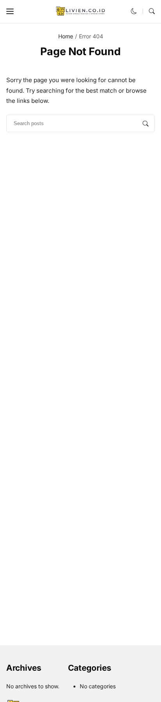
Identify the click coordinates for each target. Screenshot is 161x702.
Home (65, 36)
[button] (10, 11)
